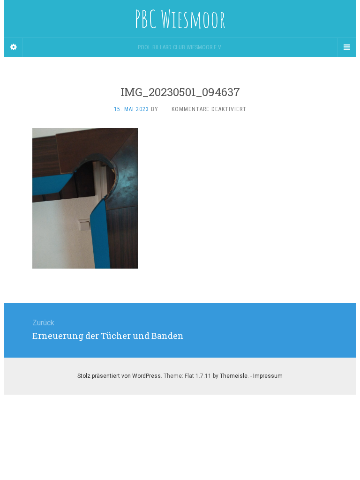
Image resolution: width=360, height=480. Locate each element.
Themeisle (234, 376)
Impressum (268, 376)
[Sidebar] (13, 47)
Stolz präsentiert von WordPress (119, 376)
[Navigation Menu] (346, 47)
